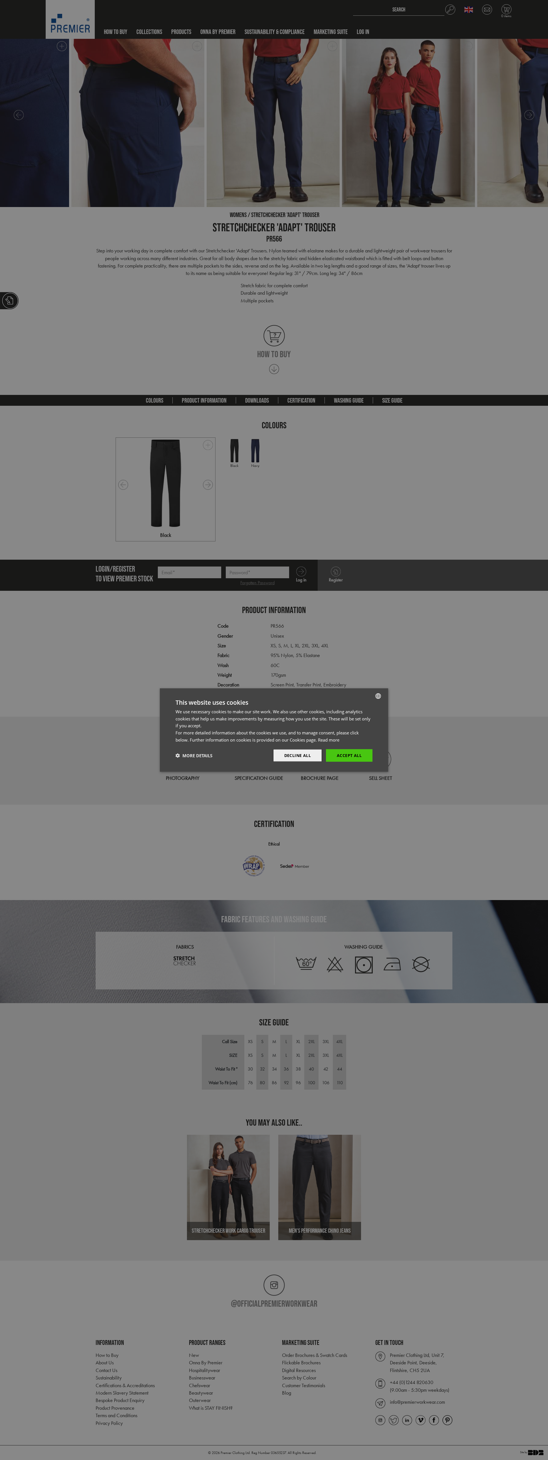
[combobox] (378, 696)
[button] (194, 755)
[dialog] (274, 730)
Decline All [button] (297, 755)
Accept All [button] (349, 755)
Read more (328, 739)
